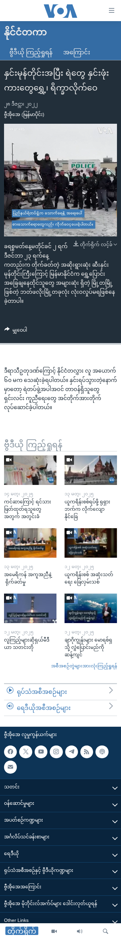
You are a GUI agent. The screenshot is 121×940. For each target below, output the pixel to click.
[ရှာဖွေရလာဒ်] (105, 931)
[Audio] (80, 931)
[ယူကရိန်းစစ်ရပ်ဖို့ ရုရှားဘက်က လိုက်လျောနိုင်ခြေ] (91, 470)
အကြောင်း (76, 52)
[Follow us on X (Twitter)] (25, 751)
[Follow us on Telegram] (71, 751)
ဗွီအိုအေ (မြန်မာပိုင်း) (24, 114)
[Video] (54, 931)
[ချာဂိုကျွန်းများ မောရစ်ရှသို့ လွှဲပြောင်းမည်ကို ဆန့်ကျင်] (91, 608)
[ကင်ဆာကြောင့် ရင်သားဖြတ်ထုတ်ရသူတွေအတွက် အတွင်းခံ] (30, 470)
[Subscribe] (10, 767)
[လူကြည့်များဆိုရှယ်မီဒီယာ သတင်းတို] (30, 608)
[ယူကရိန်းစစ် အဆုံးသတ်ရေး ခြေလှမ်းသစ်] (91, 543)
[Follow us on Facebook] (10, 751)
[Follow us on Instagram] (56, 751)
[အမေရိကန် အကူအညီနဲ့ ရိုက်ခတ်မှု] (30, 543)
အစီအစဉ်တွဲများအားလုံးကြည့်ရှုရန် (84, 665)
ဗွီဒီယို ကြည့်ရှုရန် (30, 52)
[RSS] (86, 751)
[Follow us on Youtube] (41, 751)
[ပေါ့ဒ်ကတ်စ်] (101, 751)
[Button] (15, 331)
